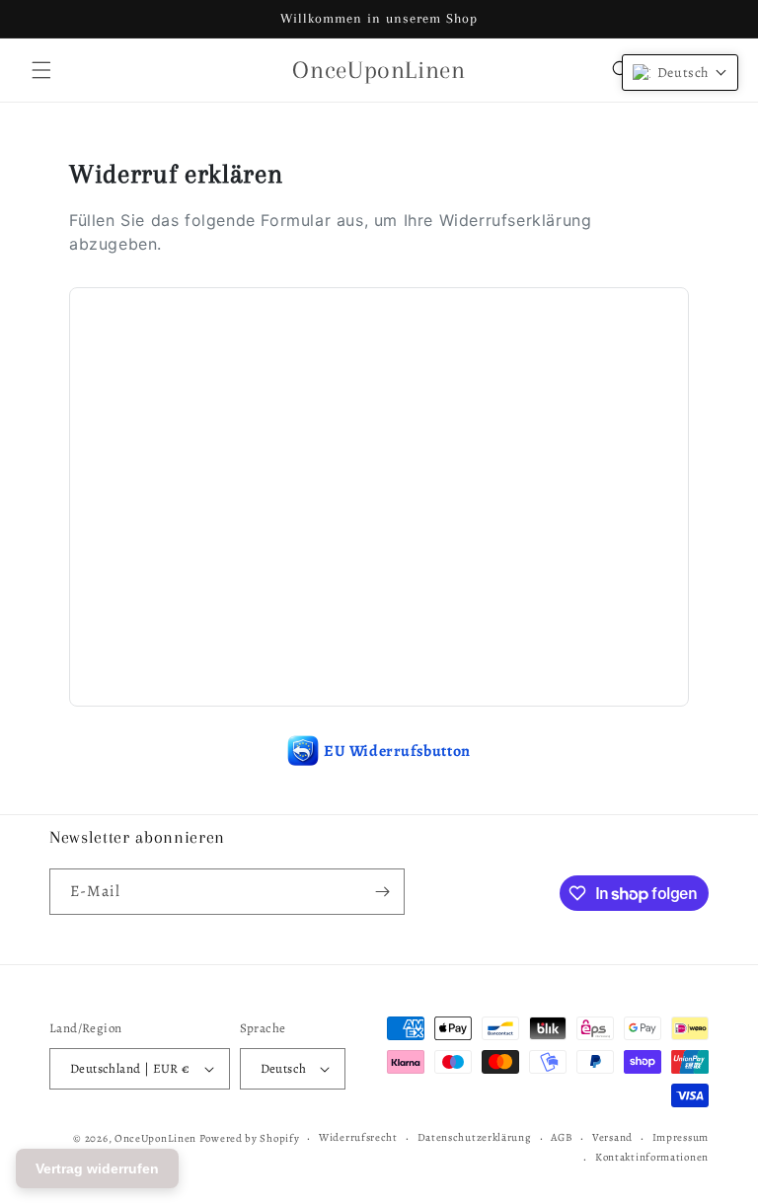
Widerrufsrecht (358, 1137)
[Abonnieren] (382, 891)
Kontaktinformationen (652, 1157)
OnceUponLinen (155, 1138)
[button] (41, 70)
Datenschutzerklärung (474, 1137)
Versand (612, 1137)
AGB (561, 1137)
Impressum (680, 1137)
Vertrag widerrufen (97, 1168)
